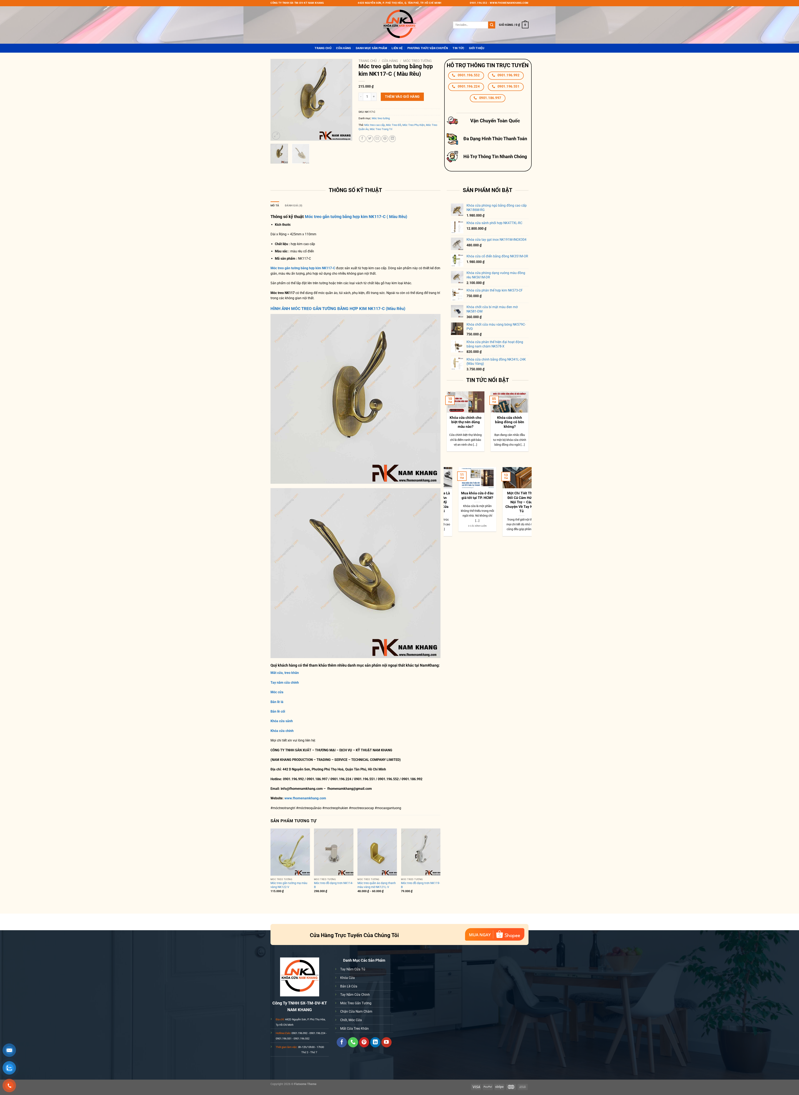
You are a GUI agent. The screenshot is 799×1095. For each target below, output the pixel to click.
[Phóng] (276, 136)
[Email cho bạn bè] (377, 138)
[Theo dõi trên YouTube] (386, 1042)
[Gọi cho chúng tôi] (353, 1042)
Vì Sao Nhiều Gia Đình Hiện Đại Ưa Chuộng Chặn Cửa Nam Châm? (483, 500)
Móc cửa (276, 692)
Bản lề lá (276, 702)
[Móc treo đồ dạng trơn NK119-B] (420, 852)
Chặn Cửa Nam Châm (356, 1011)
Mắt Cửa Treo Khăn (354, 1029)
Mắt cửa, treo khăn (284, 673)
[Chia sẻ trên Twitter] (369, 138)
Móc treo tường (417, 61)
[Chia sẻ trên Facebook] (362, 138)
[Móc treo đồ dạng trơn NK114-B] (334, 852)
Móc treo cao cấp (374, 124)
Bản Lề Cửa (348, 986)
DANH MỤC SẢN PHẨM (371, 48)
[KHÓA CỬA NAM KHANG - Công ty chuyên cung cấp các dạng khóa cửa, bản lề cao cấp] (399, 25)
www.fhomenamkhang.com (306, 798)
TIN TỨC (458, 48)
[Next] (345, 100)
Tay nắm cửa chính (284, 683)
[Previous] (277, 100)
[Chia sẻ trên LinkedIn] (392, 138)
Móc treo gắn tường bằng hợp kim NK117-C (302, 268)
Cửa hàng (343, 48)
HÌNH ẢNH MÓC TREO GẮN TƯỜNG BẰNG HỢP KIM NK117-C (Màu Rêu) (337, 308)
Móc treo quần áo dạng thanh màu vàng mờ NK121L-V (376, 885)
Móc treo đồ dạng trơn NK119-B (420, 885)
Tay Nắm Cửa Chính (355, 995)
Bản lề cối (277, 711)
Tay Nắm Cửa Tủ (352, 969)
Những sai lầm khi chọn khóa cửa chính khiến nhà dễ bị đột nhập (466, 424)
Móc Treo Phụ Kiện (413, 124)
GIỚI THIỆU (476, 48)
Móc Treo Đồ (393, 124)
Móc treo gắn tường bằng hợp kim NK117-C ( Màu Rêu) (356, 216)
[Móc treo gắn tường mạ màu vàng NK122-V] (290, 852)
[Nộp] (491, 25)
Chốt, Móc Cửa (351, 1020)
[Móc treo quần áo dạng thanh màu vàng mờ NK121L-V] (377, 852)
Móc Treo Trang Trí (381, 129)
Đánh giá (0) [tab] (293, 205)
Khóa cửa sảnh (281, 721)
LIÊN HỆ (397, 48)
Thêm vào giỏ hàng (402, 97)
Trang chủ (368, 61)
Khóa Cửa (347, 978)
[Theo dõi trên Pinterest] (364, 1042)
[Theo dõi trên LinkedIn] (375, 1042)
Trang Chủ (323, 48)
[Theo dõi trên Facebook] (342, 1042)
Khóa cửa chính (282, 731)
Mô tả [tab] (274, 205)
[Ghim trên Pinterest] (384, 138)
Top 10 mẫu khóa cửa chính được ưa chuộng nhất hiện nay (510, 424)
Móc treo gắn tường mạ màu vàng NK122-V (288, 885)
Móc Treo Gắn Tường (355, 1003)
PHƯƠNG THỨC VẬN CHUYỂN (427, 48)
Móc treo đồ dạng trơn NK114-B (333, 885)
